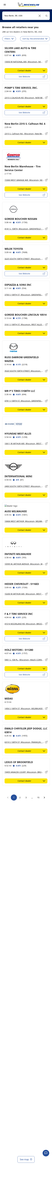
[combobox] (26, 16)
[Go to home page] (28, 4)
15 (38, 797)
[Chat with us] (46, 1153)
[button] (39, 16)
